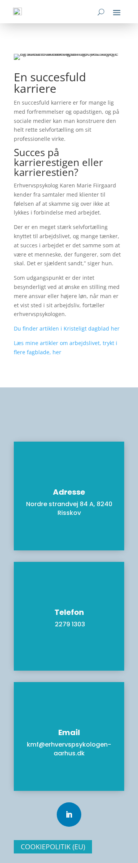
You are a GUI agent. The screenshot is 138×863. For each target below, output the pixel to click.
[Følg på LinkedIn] (69, 814)
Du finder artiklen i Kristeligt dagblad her (67, 328)
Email (69, 732)
